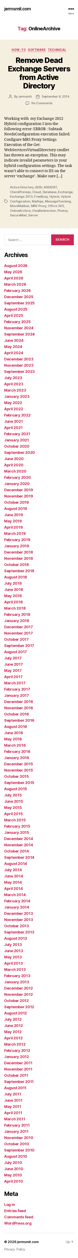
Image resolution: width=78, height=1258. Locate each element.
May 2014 (13, 882)
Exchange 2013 (21, 196)
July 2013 (13, 944)
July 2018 (13, 583)
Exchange (65, 192)
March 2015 (15, 820)
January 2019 (16, 546)
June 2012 (13, 1025)
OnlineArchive (20, 211)
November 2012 (18, 994)
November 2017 (18, 633)
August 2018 (15, 577)
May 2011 (12, 1106)
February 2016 (17, 751)
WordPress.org (18, 1223)
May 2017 (13, 670)
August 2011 (15, 1088)
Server (33, 215)
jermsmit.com (17, 9)
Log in (9, 1204)
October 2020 (17, 446)
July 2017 (13, 658)
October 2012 (16, 1000)
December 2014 (18, 839)
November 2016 (18, 708)
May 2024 (13, 346)
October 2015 (16, 776)
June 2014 (13, 876)
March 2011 (14, 1119)
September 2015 (19, 782)
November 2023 (18, 365)
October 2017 (16, 639)
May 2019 (13, 521)
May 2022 (13, 403)
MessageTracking (58, 201)
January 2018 (16, 621)
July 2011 (12, 1094)
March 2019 (15, 533)
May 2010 (13, 1175)
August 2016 (15, 726)
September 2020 (19, 452)
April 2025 (13, 315)
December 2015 (18, 764)
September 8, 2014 (55, 96)
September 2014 (19, 857)
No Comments (41, 103)
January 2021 (16, 440)
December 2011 (18, 1063)
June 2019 (13, 515)
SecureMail (18, 215)
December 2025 (18, 297)
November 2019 (18, 496)
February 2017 (17, 689)
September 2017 (19, 645)
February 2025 (17, 322)
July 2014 (13, 870)
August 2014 (15, 863)
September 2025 (19, 303)
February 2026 (17, 290)
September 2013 (19, 932)
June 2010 (13, 1169)
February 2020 (17, 477)
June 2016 (13, 733)
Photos (62, 211)
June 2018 (13, 589)
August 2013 (15, 938)
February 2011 (17, 1125)
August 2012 (15, 1013)
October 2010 (16, 1144)
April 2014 (13, 888)
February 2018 (17, 614)
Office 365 (56, 206)
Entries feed (15, 1211)
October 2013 (16, 926)
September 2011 (19, 1081)
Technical (57, 49)
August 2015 (15, 789)
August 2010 (15, 1156)
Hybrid (54, 196)
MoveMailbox (19, 206)
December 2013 (18, 913)
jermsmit (25, 96)
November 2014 (18, 845)
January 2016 (16, 758)
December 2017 (18, 627)
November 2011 (18, 1069)
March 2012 (14, 1044)
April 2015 (13, 814)
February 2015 (17, 826)
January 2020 (17, 483)
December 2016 (18, 701)
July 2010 (13, 1162)
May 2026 (13, 272)
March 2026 (15, 284)
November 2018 (18, 558)
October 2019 (16, 502)
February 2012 (17, 1050)
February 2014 (17, 901)
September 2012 (19, 1007)
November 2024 (18, 328)
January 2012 (16, 1057)
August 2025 (15, 309)
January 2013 (16, 982)
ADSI (38, 187)
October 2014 (16, 851)
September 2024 (19, 334)
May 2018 (13, 596)
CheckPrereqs (20, 192)
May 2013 (13, 957)
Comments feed (18, 1217)
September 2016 (19, 720)
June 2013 (13, 951)
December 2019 (18, 490)
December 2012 (18, 988)
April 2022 (13, 409)
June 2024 (14, 340)
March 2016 (15, 745)
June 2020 (14, 459)
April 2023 (13, 384)
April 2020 (13, 465)
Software (37, 49)
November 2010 (18, 1138)
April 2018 (13, 602)
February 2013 (17, 976)
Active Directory (22, 187)
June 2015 (13, 801)
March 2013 (15, 969)
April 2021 (13, 427)
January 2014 (16, 907)
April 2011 (13, 1113)
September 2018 (19, 571)
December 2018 (18, 552)
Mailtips (37, 201)
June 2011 (13, 1100)
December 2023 (18, 359)
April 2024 (13, 353)
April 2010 (13, 1181)
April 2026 (13, 278)
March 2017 (14, 683)
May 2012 (13, 1032)
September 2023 (19, 371)
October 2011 (16, 1075)
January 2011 (16, 1131)
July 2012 (13, 1019)
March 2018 (15, 608)
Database (50, 192)
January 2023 (17, 396)
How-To (19, 49)
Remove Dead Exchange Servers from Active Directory (39, 73)
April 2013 (13, 963)
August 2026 (15, 265)
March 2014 (15, 895)
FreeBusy (41, 196)
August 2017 (15, 652)
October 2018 (16, 564)
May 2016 (13, 739)
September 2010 (19, 1150)
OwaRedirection (44, 211)
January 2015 (16, 832)
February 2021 (17, 434)
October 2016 (16, 714)
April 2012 (13, 1038)
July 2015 (13, 795)
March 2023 (15, 390)
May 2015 (13, 807)
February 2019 (17, 540)
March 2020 (15, 471)
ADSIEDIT (50, 187)
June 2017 (13, 664)
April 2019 (13, 527)
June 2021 (13, 421)
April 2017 (13, 677)
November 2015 (18, 770)
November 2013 (18, 919)
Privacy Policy (14, 1249)
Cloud (36, 192)
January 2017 (16, 695)
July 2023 (13, 378)
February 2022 (17, 415)
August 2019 (15, 508)
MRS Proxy (38, 206)
